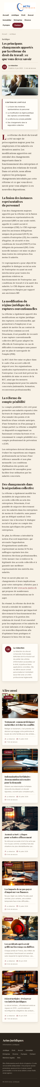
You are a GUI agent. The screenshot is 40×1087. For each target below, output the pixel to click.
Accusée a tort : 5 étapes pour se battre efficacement (18, 836)
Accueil (6, 15)
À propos (6, 25)
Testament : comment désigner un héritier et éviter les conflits (20, 723)
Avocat (31, 15)
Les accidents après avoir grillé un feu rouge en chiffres (19, 945)
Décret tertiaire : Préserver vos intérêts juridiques (18, 1000)
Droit (23, 15)
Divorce (28, 20)
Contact (17, 25)
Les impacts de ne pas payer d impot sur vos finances (18, 890)
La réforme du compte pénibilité (19, 119)
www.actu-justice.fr (27, 588)
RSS (18, 1058)
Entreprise (18, 20)
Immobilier (7, 20)
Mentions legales (9, 1058)
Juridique (15, 15)
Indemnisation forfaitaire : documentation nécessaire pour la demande (18, 779)
